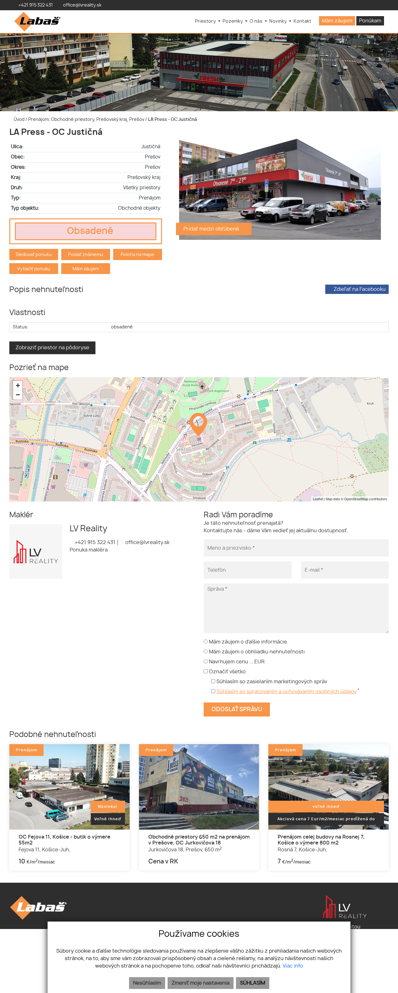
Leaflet (318, 498)
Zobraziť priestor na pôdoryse (52, 347)
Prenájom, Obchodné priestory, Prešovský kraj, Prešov (86, 119)
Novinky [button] (278, 21)
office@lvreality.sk (146, 542)
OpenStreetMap (356, 498)
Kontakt (302, 21)
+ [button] (18, 385)
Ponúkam (370, 20)
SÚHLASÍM (252, 983)
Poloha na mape (137, 254)
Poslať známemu (85, 254)
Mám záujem (337, 20)
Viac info (293, 965)
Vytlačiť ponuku (33, 269)
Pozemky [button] (233, 21)
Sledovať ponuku (34, 254)
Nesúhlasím (147, 983)
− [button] (18, 395)
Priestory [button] (206, 21)
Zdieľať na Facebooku (360, 289)
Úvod (19, 119)
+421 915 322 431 (94, 542)
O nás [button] (256, 21)
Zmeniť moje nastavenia (200, 983)
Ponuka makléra (89, 549)
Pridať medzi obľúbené (211, 229)
